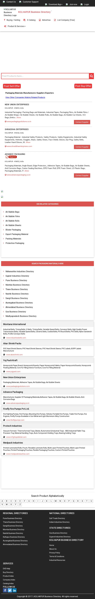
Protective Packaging (15, 243)
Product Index (8, 576)
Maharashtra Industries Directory (20, 271)
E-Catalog (31, 20)
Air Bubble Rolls (12, 221)
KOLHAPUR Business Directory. (47, 596)
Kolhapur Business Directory (14, 537)
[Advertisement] (47, 50)
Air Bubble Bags (12, 212)
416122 (16, 133)
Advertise (46, 20)
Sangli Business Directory (17, 298)
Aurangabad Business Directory (19, 303)
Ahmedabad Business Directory (19, 307)
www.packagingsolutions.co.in (19, 121)
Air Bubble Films (13, 216)
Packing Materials (13, 239)
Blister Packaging (13, 230)
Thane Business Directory (17, 289)
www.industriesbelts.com (16, 338)
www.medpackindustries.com (17, 454)
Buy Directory (8, 572)
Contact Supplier (82, 122)
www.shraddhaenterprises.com (19, 146)
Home (51, 545)
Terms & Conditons (56, 556)
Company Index (9, 580)
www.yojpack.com (13, 372)
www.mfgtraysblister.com (16, 437)
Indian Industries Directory (59, 522)
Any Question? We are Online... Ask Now (89, 593)
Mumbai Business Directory (18, 285)
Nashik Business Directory (17, 294)
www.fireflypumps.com (15, 420)
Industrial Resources (57, 560)
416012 (16, 108)
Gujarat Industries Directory (17, 276)
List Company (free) (66, 20)
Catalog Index (8, 583)
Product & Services (16, 26)
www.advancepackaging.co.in (18, 175)
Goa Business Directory (16, 311)
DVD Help (6, 569)
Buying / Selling (13, 20)
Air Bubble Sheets (13, 225)
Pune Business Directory (16, 280)
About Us (53, 549)
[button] (55, 4)
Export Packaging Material (17, 234)
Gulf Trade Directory (57, 518)
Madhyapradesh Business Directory (21, 316)
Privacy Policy (54, 553)
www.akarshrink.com (14, 355)
